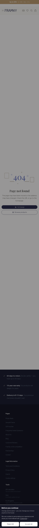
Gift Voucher (10, 426)
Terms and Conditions (13, 466)
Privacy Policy (10, 470)
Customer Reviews (11, 442)
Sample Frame (10, 422)
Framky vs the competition (14, 447)
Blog (7, 438)
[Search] (31, 10)
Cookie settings (10, 478)
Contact (8, 455)
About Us (8, 434)
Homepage (20, 207)
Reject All (10, 524)
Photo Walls (9, 418)
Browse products (21, 212)
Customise (23, 518)
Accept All (28, 524)
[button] (19, 2)
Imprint (8, 474)
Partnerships (10, 451)
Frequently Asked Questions (14, 430)
